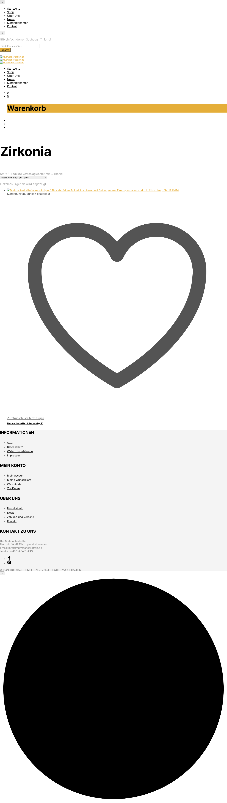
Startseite (13, 8)
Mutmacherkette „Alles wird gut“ (25, 423)
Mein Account (15, 475)
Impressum (14, 455)
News (11, 19)
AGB (10, 442)
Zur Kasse (13, 488)
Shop (10, 12)
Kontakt (12, 26)
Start (3, 174)
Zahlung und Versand (20, 516)
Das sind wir (15, 508)
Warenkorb (14, 484)
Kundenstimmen (17, 23)
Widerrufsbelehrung (20, 451)
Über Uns (13, 15)
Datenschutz (15, 446)
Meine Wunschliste (19, 479)
